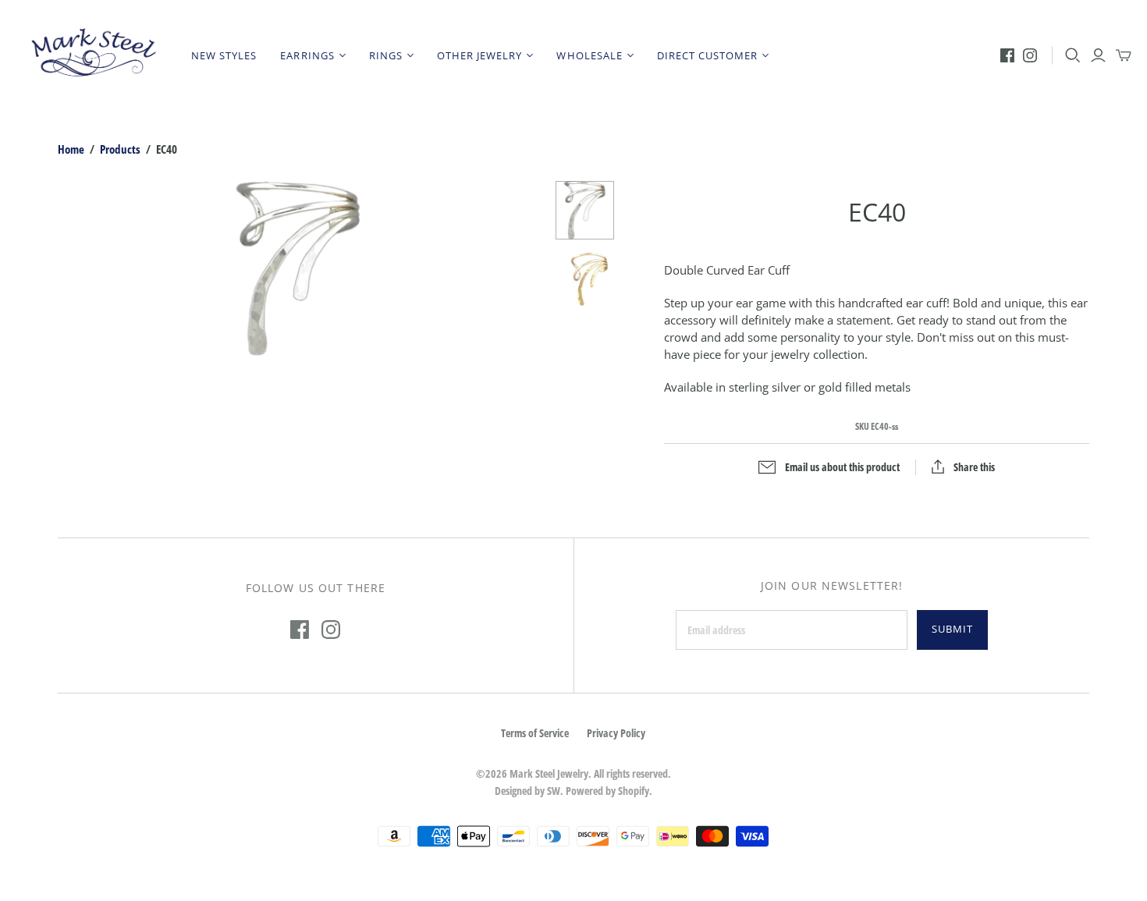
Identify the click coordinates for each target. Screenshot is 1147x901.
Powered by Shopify (607, 790)
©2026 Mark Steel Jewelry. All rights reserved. (573, 773)
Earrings (307, 55)
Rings (386, 55)
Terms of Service (535, 732)
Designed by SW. (529, 790)
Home (71, 149)
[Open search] (1073, 55)
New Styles (224, 55)
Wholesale (589, 55)
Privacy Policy (616, 732)
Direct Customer (707, 55)
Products (120, 149)
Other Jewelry (480, 55)
